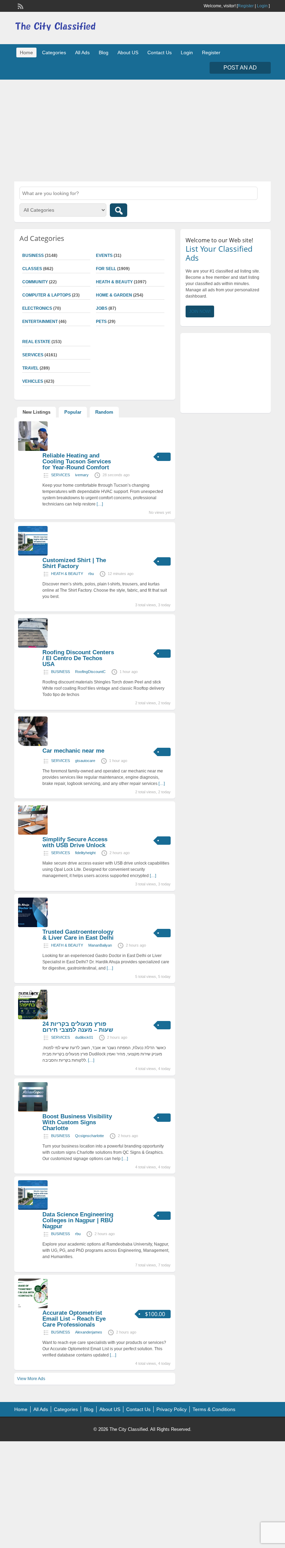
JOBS (101, 308)
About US (127, 52)
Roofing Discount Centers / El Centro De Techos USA (78, 658)
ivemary (82, 475)
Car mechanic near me (73, 750)
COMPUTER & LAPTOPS (46, 295)
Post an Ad (240, 68)
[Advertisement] (142, 129)
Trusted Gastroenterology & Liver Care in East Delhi (78, 935)
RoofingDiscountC (90, 672)
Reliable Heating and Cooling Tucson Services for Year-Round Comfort (76, 461)
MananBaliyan (100, 945)
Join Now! (200, 311)
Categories (54, 52)
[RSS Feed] (20, 5)
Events (104, 255)
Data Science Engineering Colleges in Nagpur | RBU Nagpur (77, 1220)
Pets (101, 321)
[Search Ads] (118, 210)
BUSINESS (60, 672)
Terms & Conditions (214, 1409)
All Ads (82, 52)
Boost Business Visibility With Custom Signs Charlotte (77, 1122)
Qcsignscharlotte (89, 1136)
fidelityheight (85, 853)
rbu (91, 574)
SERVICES (60, 475)
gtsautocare (85, 761)
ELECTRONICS (37, 308)
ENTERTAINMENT (40, 321)
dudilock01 (84, 1037)
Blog (103, 52)
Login (262, 5)
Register (246, 5)
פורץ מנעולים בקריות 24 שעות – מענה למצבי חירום (77, 1027)
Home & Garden (114, 295)
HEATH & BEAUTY (114, 281)
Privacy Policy (171, 1409)
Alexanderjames (88, 1332)
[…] (100, 504)
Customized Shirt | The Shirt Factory (74, 563)
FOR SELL (106, 268)
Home (26, 52)
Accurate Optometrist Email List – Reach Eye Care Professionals (74, 1319)
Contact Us (159, 52)
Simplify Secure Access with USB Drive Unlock (74, 842)
